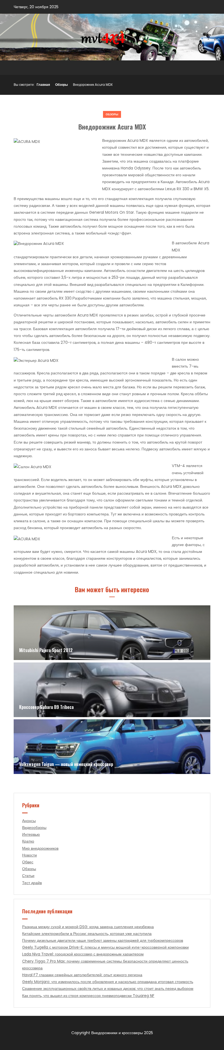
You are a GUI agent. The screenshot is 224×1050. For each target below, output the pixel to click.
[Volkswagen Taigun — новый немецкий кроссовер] (112, 746)
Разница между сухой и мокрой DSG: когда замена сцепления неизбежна (88, 926)
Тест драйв (32, 882)
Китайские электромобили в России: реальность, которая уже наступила (87, 933)
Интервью (31, 834)
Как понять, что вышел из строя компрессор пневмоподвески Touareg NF (88, 995)
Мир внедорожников (40, 848)
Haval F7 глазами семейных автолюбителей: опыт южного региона (82, 975)
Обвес (27, 862)
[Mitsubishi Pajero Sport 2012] (112, 632)
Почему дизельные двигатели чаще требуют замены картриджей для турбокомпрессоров (102, 940)
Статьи (28, 875)
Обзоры (61, 84)
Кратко (28, 841)
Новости (29, 855)
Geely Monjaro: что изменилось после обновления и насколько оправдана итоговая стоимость (107, 981)
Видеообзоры (34, 827)
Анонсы (29, 820)
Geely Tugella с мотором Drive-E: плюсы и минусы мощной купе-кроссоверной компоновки (105, 947)
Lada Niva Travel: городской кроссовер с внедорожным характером (83, 954)
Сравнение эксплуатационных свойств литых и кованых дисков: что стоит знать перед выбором (107, 988)
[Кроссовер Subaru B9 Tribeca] (112, 689)
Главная (43, 84)
